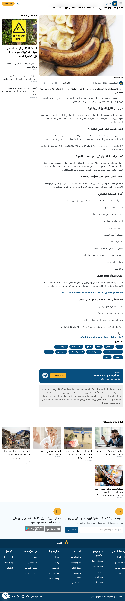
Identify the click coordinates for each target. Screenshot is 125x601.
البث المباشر (7, 4)
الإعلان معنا (8, 557)
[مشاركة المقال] (60, 83)
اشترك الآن (72, 529)
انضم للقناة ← (58, 375)
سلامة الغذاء (76, 346)
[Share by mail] (49, 83)
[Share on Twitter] (53, 83)
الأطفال (109, 346)
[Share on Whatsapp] (46, 83)
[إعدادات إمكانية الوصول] (5, 595)
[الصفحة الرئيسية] (111, 3)
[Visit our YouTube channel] (14, 597)
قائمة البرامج (120, 562)
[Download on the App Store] (52, 529)
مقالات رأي (99, 582)
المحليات (77, 551)
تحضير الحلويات (94, 352)
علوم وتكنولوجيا (53, 573)
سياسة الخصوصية (30, 568)
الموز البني (61, 352)
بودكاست (121, 573)
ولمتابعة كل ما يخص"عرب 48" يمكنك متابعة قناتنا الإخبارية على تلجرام (92, 292)
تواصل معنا (9, 562)
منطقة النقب (76, 568)
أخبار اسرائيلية (98, 566)
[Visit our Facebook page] (28, 597)
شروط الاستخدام (31, 573)
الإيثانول (118, 357)
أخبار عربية (99, 571)
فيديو (101, 588)
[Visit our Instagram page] (24, 597)
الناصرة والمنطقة (75, 562)
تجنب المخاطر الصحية (113, 352)
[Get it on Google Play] (34, 529)
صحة (98, 346)
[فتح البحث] (18, 3)
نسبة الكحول (61, 346)
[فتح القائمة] (120, 3)
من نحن (34, 557)
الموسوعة (55, 568)
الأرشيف (10, 568)
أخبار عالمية (99, 577)
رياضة (57, 562)
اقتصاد (56, 557)
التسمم (49, 352)
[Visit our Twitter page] (19, 597)
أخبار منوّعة (54, 551)
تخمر (119, 346)
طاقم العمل (32, 562)
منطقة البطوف (75, 582)
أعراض (107, 357)
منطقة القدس (76, 557)
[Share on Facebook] (56, 83)
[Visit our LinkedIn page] (10, 597)
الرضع (89, 346)
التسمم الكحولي (77, 352)
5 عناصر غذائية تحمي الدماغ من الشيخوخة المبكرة (101, 337)
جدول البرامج (120, 568)
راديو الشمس (118, 551)
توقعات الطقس (53, 578)
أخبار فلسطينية (97, 561)
